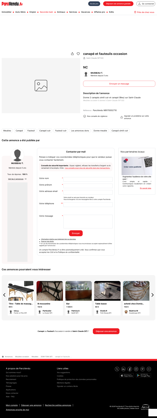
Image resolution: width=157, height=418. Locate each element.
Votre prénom (45, 185)
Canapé (19, 130)
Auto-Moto (20, 12)
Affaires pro (99, 12)
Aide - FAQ (10, 396)
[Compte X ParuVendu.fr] (117, 369)
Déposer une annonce (31, 405)
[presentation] (5, 295)
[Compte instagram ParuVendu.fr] (136, 369)
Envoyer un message (119, 83)
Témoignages (11, 383)
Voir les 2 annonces (15, 179)
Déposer (118, 4)
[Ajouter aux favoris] (78, 54)
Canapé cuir (45, 130)
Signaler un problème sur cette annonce (136, 117)
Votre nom (44, 178)
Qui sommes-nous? (13, 372)
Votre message (46, 216)
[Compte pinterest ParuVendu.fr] (142, 369)
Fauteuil (31, 130)
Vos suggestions (63, 372)
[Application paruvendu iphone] (127, 375)
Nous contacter (12, 393)
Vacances (85, 12)
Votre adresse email (48, 191)
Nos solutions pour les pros (16, 376)
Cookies (60, 376)
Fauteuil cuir (60, 130)
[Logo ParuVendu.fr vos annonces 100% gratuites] (12, 6)
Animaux (61, 12)
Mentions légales (63, 383)
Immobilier (6, 12)
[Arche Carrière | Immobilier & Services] (145, 407)
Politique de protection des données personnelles (76, 379)
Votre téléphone (46, 203)
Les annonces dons (80, 130)
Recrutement (11, 379)
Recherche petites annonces (58, 405)
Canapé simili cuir (120, 130)
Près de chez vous (145, 12)
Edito (111, 12)
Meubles (7, 130)
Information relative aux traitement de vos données (58, 239)
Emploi (33, 12)
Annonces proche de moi (17, 409)
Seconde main (46, 12)
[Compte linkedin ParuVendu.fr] (123, 369)
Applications (11, 390)
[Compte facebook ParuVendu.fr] (130, 369)
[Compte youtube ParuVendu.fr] (149, 369)
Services (73, 12)
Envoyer (76, 233)
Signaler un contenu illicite (67, 386)
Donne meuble (100, 130)
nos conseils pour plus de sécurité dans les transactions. (87, 168)
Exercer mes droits (47, 241)
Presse (8, 386)
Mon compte (12, 405)
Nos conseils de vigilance (97, 116)
